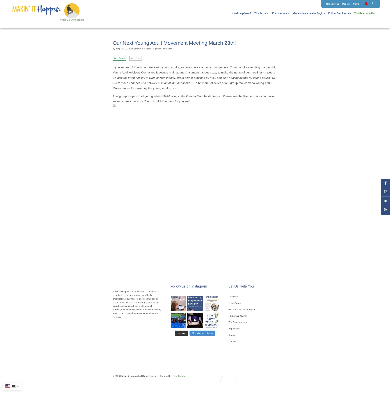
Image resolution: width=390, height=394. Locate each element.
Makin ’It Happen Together (148, 48)
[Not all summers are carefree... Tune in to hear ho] (195, 320)
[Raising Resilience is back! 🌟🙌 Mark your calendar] (178, 303)
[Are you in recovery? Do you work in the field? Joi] (211, 303)
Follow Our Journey (339, 13)
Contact (357, 4)
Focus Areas (279, 13)
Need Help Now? (241, 13)
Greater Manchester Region (309, 13)
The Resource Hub (365, 13)
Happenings (332, 4)
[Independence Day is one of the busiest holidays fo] (195, 303)
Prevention (167, 48)
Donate (346, 4)
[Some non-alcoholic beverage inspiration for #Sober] (211, 320)
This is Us (260, 13)
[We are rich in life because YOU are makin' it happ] (178, 320)
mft (117, 48)
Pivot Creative (179, 376)
